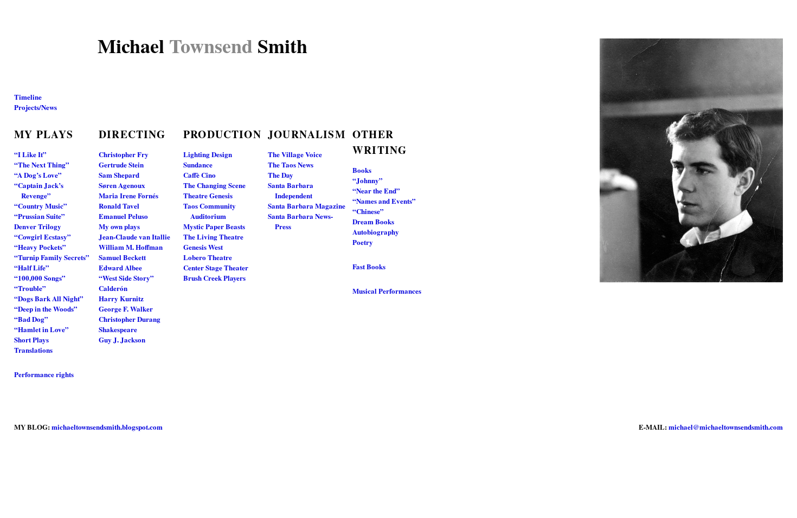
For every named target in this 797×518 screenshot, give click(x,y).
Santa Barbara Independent (290, 190)
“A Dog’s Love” (38, 175)
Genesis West (203, 247)
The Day (280, 175)
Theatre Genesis (208, 195)
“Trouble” (30, 288)
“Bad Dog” (31, 319)
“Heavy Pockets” (40, 247)
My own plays (119, 226)
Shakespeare (118, 329)
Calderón (113, 288)
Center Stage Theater (215, 267)
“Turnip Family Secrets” (51, 257)
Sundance (198, 164)
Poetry (362, 242)
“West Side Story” (126, 278)
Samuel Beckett (122, 257)
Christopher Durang (129, 319)
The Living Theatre (213, 236)
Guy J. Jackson (122, 339)
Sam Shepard (119, 175)
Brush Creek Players (214, 278)
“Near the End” (376, 190)
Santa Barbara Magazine (306, 205)
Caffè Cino (199, 175)
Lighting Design (207, 154)
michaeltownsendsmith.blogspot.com (107, 427)
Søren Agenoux (122, 185)
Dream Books (373, 221)
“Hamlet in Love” (41, 329)
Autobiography (375, 231)
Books (361, 170)
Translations (33, 350)
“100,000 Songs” (40, 278)
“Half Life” (31, 267)
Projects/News (35, 107)
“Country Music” (40, 205)
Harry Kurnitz (121, 298)
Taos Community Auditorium (209, 210)
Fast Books (368, 266)
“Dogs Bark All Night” (48, 298)
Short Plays (31, 339)
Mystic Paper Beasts (214, 226)
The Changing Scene (214, 185)
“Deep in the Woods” (46, 308)
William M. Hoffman (131, 247)
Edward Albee (120, 267)
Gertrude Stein (121, 164)
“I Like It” (30, 154)
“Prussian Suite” (39, 216)
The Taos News (290, 164)
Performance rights (44, 374)
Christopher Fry (124, 154)
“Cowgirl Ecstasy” (42, 236)
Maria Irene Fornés (128, 195)
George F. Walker (126, 308)
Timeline (28, 97)
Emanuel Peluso (123, 216)
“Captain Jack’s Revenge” (38, 190)
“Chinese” (368, 211)
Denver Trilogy (37, 226)
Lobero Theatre (207, 257)
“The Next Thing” (41, 164)
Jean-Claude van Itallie (134, 236)
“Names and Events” (384, 201)
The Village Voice (295, 154)
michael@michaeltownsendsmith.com (726, 427)
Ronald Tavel (119, 205)
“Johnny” (367, 180)
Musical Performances (386, 291)
